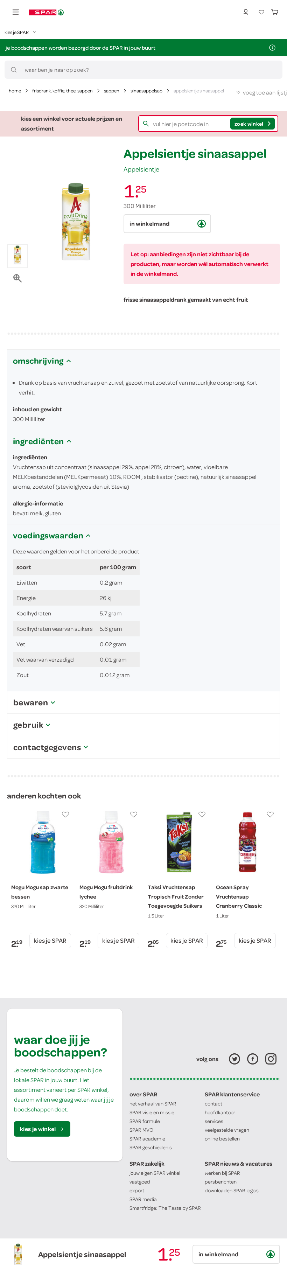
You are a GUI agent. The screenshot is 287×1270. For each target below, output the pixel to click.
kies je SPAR (50, 940)
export (137, 1190)
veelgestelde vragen (227, 1129)
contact (213, 1103)
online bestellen (222, 1138)
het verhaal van (153, 1103)
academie (147, 1138)
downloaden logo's (232, 1190)
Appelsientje (141, 169)
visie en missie (152, 1112)
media (143, 1199)
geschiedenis (151, 1147)
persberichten (221, 1181)
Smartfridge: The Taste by (165, 1208)
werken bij (222, 1173)
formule (145, 1121)
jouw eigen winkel (155, 1173)
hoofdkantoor (220, 1112)
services (214, 1121)
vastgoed (140, 1181)
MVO (141, 1129)
